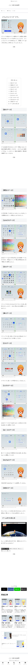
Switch (16, 548)
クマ (9, 550)
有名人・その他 (6, 548)
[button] (24, 589)
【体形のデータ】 (14, 101)
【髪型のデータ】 (14, 85)
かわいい (21, 548)
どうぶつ (4, 550)
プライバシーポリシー (14, 660)
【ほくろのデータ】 (14, 97)
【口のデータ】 (13, 93)
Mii (11, 548)
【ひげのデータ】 (14, 95)
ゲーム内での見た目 (14, 103)
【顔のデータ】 (13, 83)
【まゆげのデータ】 (14, 87)
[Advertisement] (14, 62)
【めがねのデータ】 (14, 99)
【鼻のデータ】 (13, 91)
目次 (12, 80)
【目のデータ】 (13, 89)
